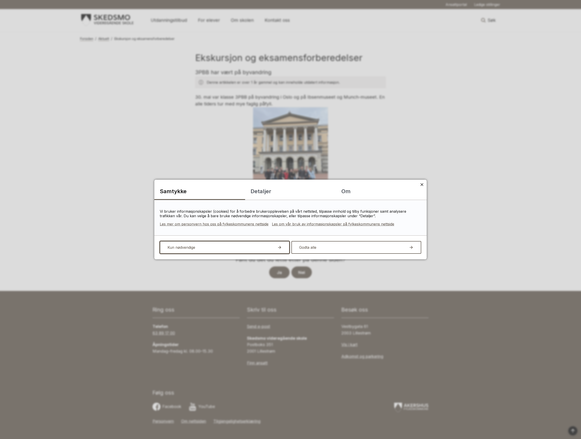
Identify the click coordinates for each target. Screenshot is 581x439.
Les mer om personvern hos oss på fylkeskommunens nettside (214, 224)
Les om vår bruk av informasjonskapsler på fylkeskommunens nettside (333, 224)
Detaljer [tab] (261, 191)
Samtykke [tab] (173, 191)
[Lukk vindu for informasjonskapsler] (421, 184)
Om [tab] (346, 191)
